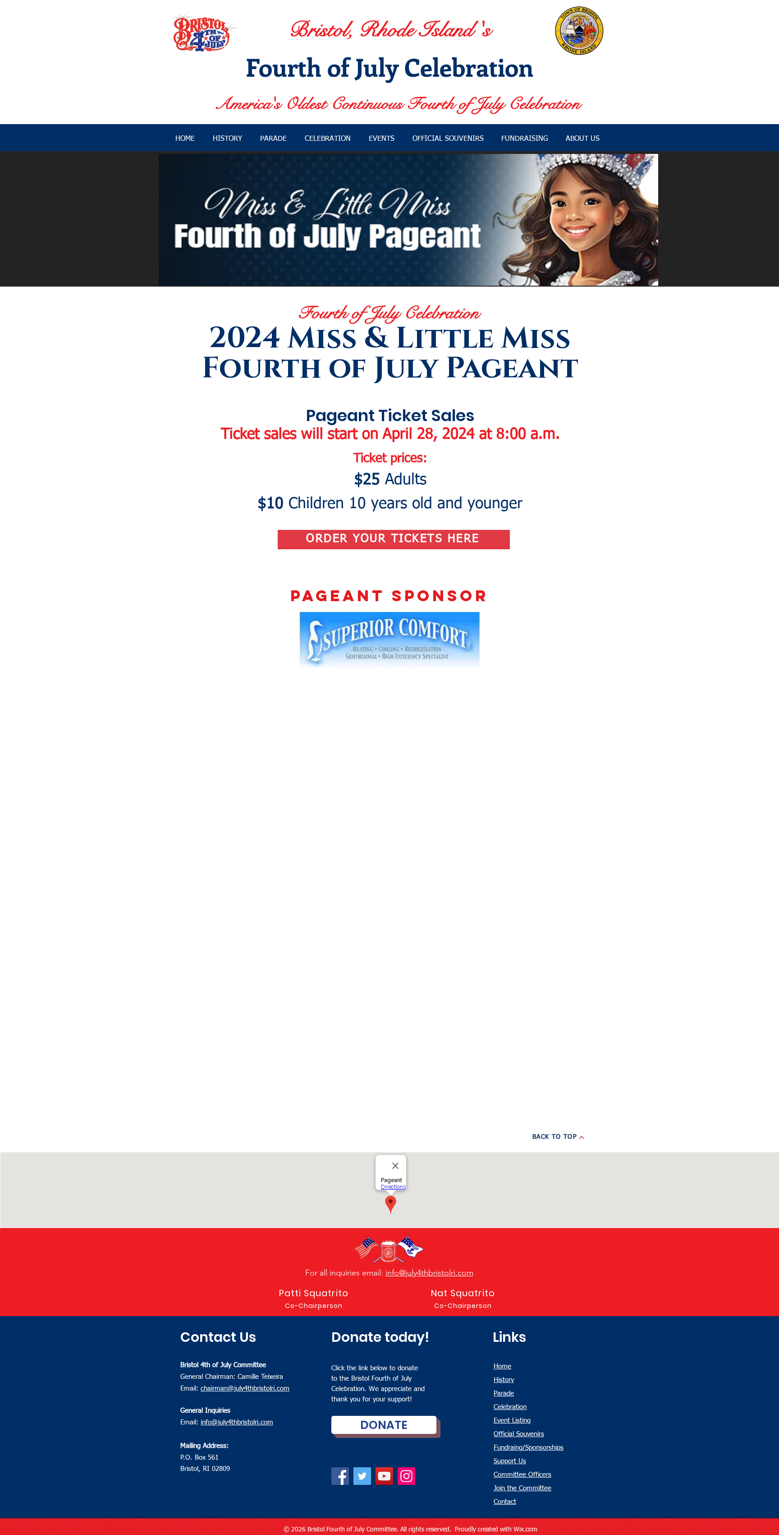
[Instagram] (406, 1476)
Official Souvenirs (519, 1434)
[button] (584, 139)
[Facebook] (340, 1476)
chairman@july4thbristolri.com (245, 1388)
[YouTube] (384, 1476)
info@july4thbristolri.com (429, 1273)
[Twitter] (362, 1476)
